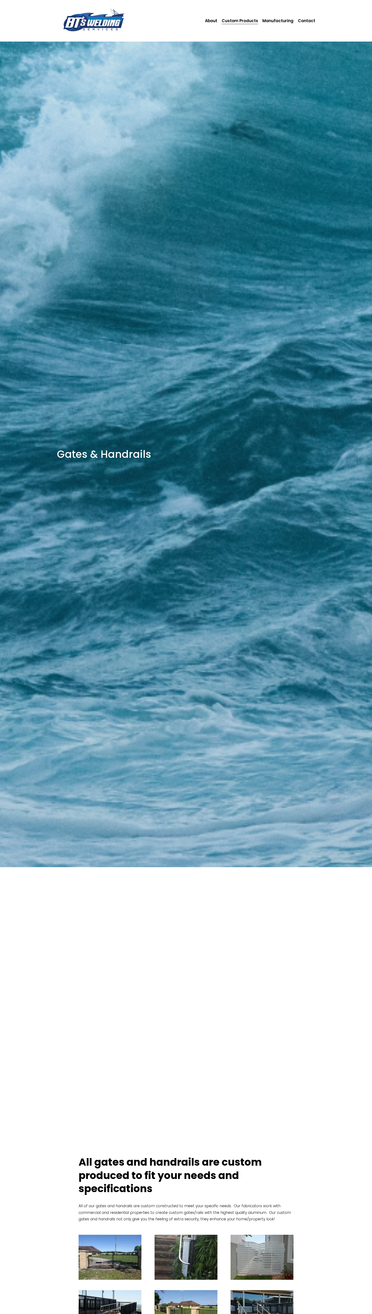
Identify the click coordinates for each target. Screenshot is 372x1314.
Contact (306, 21)
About (211, 21)
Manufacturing (277, 21)
